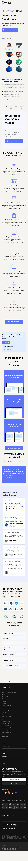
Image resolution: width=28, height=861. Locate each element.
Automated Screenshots (7, 723)
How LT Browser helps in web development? (11, 666)
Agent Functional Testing (7, 698)
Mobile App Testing (6, 710)
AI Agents (4, 701)
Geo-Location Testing (6, 725)
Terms (10, 38)
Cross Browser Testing (7, 705)
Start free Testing (13, 779)
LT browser (10, 563)
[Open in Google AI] (16, 793)
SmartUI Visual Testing (6, 732)
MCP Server (4, 703)
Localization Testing (6, 730)
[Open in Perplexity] (5, 793)
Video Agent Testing (6, 699)
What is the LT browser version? (12, 654)
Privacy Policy (4, 38)
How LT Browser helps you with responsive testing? (11, 659)
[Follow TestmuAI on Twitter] (5, 849)
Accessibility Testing (6, 727)
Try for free (6, 342)
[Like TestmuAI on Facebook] (2, 849)
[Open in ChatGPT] (3, 793)
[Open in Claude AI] (9, 793)
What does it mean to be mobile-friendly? (12, 648)
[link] (6, 2)
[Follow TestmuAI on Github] (13, 849)
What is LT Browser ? (8, 633)
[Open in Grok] (12, 793)
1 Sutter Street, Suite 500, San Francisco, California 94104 (8, 816)
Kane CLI (3, 694)
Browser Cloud (5, 718)
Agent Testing (5, 696)
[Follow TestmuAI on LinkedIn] (8, 849)
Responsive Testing (6, 729)
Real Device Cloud (5, 707)
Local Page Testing (6, 721)
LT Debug (4, 719)
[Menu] (25, 3)
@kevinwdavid (20, 506)
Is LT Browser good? (8, 643)
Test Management (6, 709)
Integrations (4, 734)
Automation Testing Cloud (7, 690)
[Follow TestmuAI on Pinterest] (15, 849)
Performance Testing (6, 716)
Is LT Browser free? (8, 638)
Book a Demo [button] (14, 783)
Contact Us (5, 100)
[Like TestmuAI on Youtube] (10, 849)
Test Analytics (5, 736)
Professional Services (6, 738)
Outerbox (8, 477)
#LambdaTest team (9, 521)
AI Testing (4, 712)
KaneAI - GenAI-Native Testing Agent (9, 692)
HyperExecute (5, 714)
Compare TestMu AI (6, 739)
